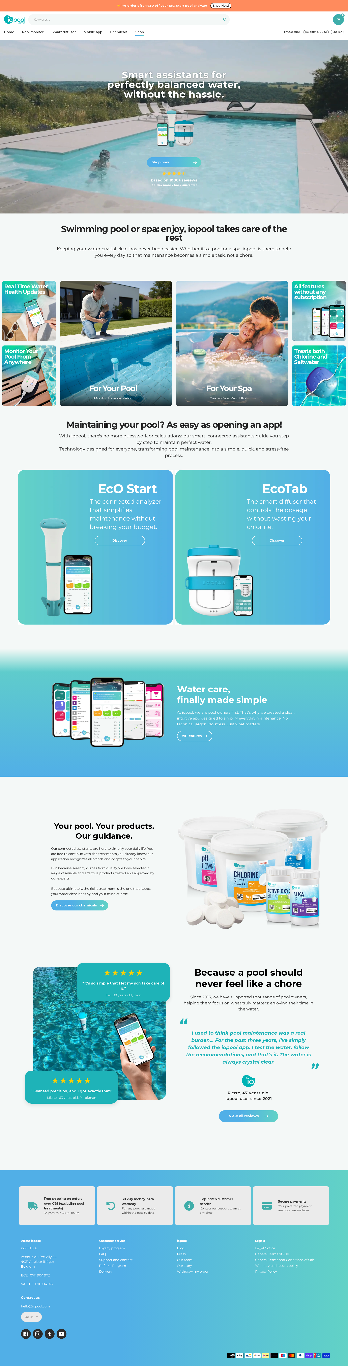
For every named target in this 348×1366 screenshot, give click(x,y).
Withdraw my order (192, 1271)
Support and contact (116, 1260)
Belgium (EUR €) (316, 31)
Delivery (105, 1271)
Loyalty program (112, 1248)
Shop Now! (221, 5)
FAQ (102, 1254)
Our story (184, 1266)
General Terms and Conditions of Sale (285, 1260)
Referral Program (112, 1266)
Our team (185, 1260)
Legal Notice (265, 1248)
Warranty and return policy (276, 1266)
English (337, 31)
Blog (180, 1248)
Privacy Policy (266, 1271)
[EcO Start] (95, 547)
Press (181, 1254)
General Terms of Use (272, 1254)
